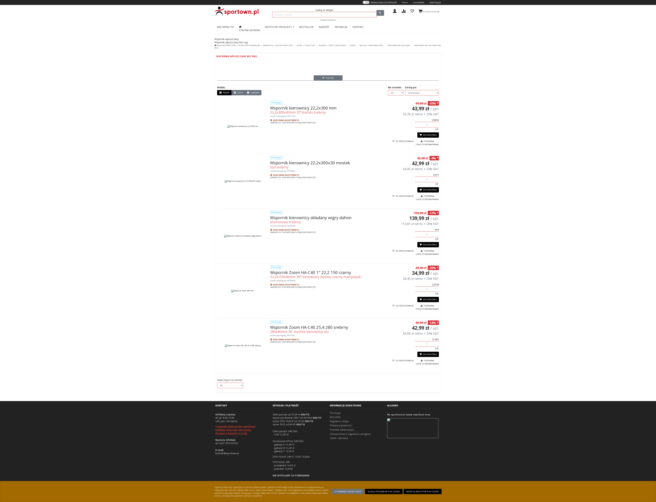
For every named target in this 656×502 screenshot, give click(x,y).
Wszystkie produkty (278, 27)
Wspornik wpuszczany (398, 45)
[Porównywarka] (403, 10)
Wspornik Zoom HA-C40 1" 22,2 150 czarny (310, 272)
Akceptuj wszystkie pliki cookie (422, 491)
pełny (225, 92)
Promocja (335, 413)
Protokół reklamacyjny (342, 429)
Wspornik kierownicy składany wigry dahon (311, 217)
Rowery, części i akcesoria (332, 45)
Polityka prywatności (341, 425)
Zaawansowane (328, 19)
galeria (254, 92)
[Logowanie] (395, 10)
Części (353, 45)
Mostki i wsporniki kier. (372, 45)
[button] (404, 2)
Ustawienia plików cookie (348, 491)
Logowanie (418, 2)
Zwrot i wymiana (339, 438)
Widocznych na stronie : (230, 380)
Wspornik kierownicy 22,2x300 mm (303, 108)
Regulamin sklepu (339, 421)
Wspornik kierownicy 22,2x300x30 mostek (310, 163)
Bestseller (335, 417)
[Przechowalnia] (412, 10)
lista (240, 92)
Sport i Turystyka (306, 45)
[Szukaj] (380, 13)
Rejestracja (435, 2)
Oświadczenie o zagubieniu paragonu (350, 434)
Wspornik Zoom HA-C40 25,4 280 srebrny (309, 327)
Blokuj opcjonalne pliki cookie (384, 491)
